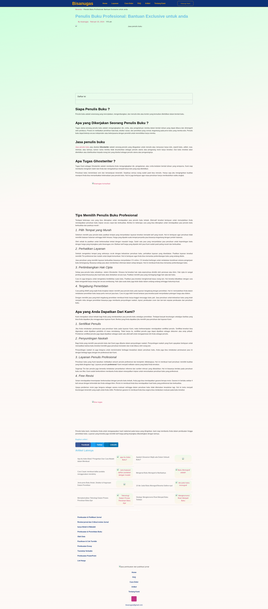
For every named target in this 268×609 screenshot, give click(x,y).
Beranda (78, 9)
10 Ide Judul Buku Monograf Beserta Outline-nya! (154, 486)
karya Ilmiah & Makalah (86, 527)
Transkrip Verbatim (84, 551)
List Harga (81, 561)
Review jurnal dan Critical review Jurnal (93, 522)
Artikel (147, 3)
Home (105, 3)
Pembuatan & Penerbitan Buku (89, 532)
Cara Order (129, 3)
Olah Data (81, 536)
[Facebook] (127, 598)
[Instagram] (134, 598)
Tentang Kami (159, 3)
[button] (189, 96)
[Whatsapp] (140, 598)
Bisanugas (82, 3)
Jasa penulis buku (82, 147)
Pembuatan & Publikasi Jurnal (89, 517)
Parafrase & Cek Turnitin (87, 541)
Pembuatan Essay (84, 546)
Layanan (114, 3)
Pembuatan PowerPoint (86, 556)
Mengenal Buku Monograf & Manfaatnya (151, 473)
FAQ (139, 3)
